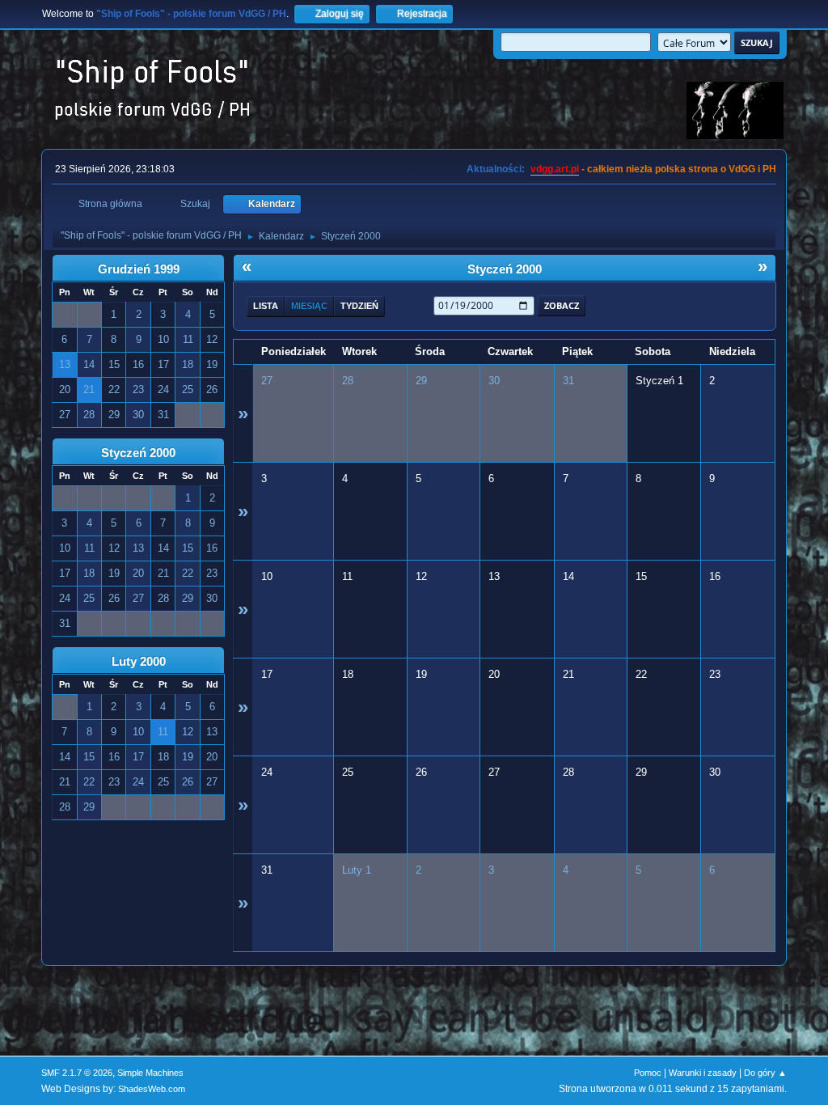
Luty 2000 (139, 661)
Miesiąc (309, 306)
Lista (265, 306)
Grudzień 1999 (139, 269)
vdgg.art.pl (554, 169)
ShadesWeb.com (151, 1089)
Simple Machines (150, 1072)
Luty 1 (356, 870)
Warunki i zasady (703, 1072)
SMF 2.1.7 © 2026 (76, 1072)
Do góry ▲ (765, 1072)
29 (421, 381)
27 (266, 381)
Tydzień (359, 306)
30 (494, 381)
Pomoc (647, 1072)
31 (568, 381)
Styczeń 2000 (138, 453)
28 (347, 381)
